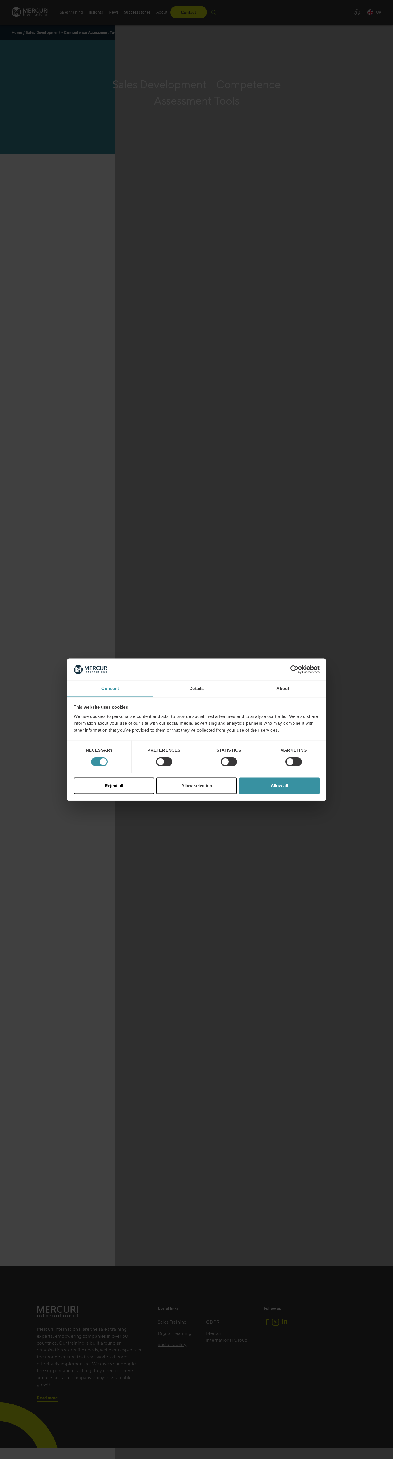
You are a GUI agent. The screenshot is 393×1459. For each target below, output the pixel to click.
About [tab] (282, 688)
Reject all (114, 785)
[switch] (164, 761)
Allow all (279, 785)
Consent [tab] (110, 688)
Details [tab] (196, 688)
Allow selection (196, 785)
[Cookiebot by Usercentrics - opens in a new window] (294, 669)
